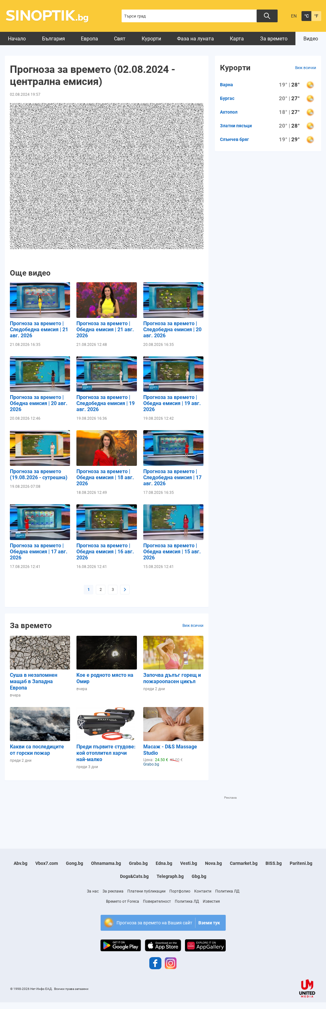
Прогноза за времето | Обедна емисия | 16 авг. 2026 (105, 552)
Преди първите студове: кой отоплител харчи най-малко (106, 753)
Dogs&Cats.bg (134, 876)
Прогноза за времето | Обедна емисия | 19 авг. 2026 (172, 403)
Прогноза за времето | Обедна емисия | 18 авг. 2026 (105, 477)
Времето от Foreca (122, 901)
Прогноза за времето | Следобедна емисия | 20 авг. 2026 (172, 329)
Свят (119, 39)
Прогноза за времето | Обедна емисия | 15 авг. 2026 (172, 552)
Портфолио (179, 891)
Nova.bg (213, 863)
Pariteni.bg (301, 863)
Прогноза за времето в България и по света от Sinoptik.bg (50, 16)
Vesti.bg (188, 863)
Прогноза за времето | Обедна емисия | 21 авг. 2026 (105, 329)
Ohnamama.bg (106, 863)
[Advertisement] (121, 814)
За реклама (113, 891)
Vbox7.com (46, 863)
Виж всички (192, 625)
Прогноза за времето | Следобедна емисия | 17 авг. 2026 (172, 477)
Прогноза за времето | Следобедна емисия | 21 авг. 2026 (39, 329)
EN (294, 15)
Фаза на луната (195, 39)
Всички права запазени (71, 989)
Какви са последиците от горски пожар (37, 750)
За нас (93, 891)
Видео (310, 39)
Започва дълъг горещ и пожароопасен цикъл (172, 678)
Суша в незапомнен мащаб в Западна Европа (33, 681)
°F (316, 15)
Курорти (151, 39)
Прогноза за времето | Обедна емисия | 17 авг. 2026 (38, 552)
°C (306, 15)
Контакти (202, 891)
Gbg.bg (199, 876)
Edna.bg (164, 863)
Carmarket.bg (244, 863)
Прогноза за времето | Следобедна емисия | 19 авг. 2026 (105, 403)
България (53, 39)
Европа (89, 39)
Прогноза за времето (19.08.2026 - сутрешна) (38, 474)
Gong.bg (74, 863)
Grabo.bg (138, 863)
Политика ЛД (227, 891)
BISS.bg (274, 863)
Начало (17, 39)
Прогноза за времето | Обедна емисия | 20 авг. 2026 (38, 403)
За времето (273, 39)
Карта (237, 39)
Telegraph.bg (170, 876)
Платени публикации (146, 891)
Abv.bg (20, 863)
